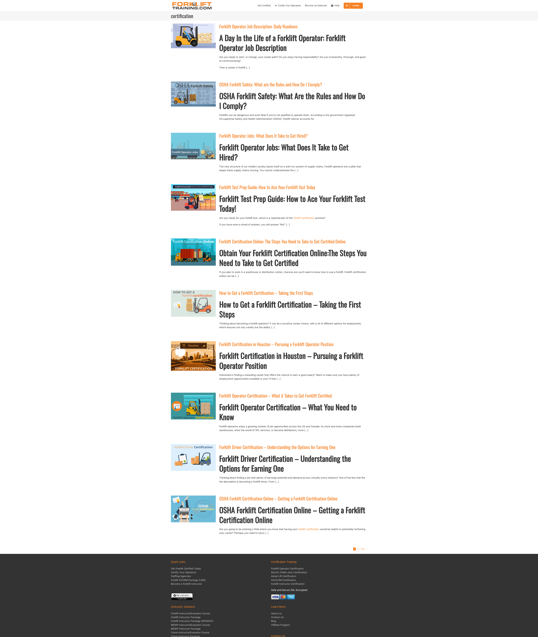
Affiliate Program (280, 625)
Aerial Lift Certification (283, 576)
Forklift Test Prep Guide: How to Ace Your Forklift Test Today (267, 187)
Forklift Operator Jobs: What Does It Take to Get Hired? (263, 135)
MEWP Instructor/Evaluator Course (190, 625)
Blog (273, 621)
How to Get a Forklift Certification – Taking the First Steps (266, 292)
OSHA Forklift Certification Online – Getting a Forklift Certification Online (278, 498)
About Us (276, 613)
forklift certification (304, 218)
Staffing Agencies (181, 576)
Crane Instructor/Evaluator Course (190, 632)
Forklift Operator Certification (287, 568)
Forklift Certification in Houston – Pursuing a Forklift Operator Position (276, 344)
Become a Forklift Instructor (186, 583)
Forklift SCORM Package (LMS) (188, 580)
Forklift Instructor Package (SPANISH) (192, 621)
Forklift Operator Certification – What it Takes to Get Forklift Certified (275, 395)
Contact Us (277, 617)
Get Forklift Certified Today (186, 568)
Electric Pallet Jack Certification (289, 572)
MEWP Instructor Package (185, 628)
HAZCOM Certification (283, 580)
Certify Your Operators (183, 572)
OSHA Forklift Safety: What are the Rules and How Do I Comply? (270, 84)
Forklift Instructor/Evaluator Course (190, 613)
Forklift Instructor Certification (288, 583)
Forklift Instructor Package (185, 617)
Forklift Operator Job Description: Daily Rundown (258, 26)
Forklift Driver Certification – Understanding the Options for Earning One (277, 447)
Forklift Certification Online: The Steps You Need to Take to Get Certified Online (282, 241)
